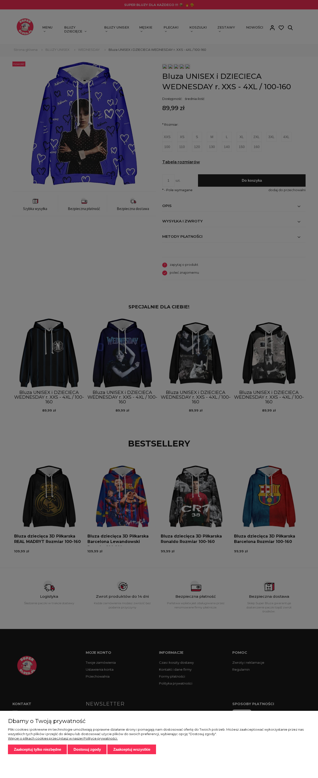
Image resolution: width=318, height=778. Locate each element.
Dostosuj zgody (87, 749)
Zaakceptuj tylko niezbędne (37, 749)
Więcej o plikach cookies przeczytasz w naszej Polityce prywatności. (63, 738)
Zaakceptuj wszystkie (131, 749)
